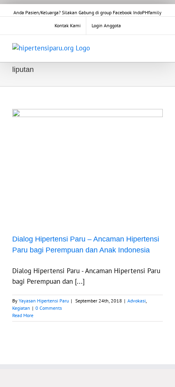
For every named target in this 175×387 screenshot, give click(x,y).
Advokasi (136, 301)
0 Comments (48, 308)
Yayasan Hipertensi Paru (44, 301)
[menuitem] (67, 26)
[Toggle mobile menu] (159, 47)
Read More (22, 315)
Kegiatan (21, 308)
